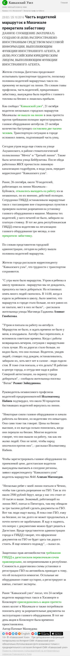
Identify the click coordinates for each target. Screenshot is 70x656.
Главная (64, 3)
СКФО (4, 7)
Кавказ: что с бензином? (12, 11)
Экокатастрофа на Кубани (33, 11)
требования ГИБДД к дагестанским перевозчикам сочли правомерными (31, 557)
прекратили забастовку (17, 235)
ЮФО (25, 7)
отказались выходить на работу (36, 191)
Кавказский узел (31, 106)
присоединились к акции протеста (39, 602)
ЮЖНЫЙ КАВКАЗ (15, 7)
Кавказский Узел (21, 2)
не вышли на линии (30, 115)
